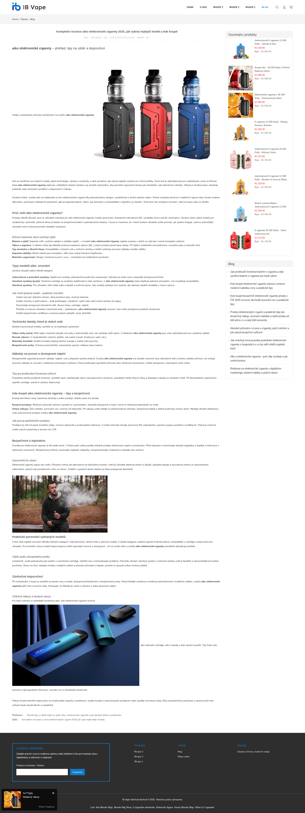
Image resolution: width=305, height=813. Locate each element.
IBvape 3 (218, 7)
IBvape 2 (234, 7)
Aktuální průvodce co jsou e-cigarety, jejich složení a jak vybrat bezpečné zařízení (259, 330)
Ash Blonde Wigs (104, 807)
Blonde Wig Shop (122, 807)
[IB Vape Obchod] (29, 9)
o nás (203, 7)
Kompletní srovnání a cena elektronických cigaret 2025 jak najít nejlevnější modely (63, 719)
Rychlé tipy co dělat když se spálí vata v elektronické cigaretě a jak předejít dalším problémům (74, 715)
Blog (265, 7)
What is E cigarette (204, 807)
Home (190, 7)
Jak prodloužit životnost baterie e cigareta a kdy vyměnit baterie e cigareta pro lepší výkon (257, 273)
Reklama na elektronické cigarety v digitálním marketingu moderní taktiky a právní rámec (255, 370)
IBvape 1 (250, 7)
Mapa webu (184, 756)
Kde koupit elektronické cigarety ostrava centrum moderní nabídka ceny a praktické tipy (257, 285)
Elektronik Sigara (164, 807)
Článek (24, 19)
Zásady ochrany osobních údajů (253, 751)
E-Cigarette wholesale (144, 807)
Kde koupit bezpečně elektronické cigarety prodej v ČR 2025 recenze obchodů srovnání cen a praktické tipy (259, 300)
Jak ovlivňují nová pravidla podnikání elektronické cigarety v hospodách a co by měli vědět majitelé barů (258, 344)
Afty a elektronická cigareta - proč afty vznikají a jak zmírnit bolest (259, 358)
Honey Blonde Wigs (184, 807)
